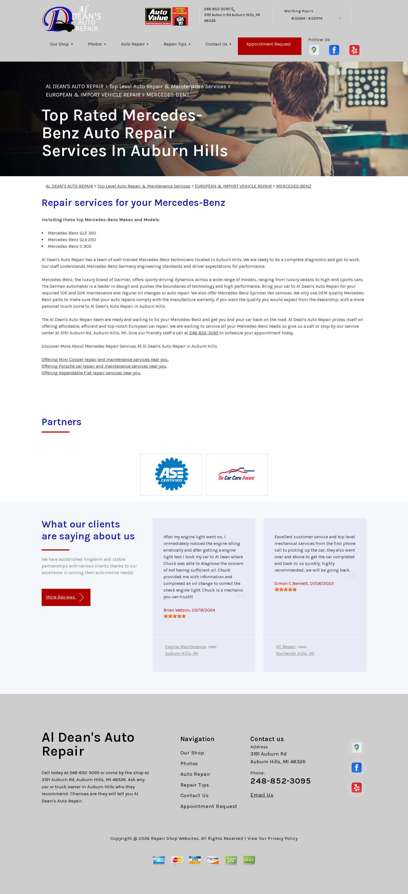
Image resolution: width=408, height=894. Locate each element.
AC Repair (286, 646)
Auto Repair (133, 44)
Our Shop (59, 44)
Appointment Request (268, 44)
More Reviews (61, 597)
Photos (95, 44)
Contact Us (216, 44)
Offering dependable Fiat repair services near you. (91, 372)
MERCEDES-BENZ (167, 95)
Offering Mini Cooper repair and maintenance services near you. (105, 359)
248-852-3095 (217, 9)
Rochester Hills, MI (295, 653)
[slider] (174, 616)
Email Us (261, 795)
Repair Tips (175, 44)
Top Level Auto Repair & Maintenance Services (167, 86)
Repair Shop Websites (174, 838)
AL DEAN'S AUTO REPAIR (75, 86)
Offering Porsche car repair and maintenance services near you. (104, 366)
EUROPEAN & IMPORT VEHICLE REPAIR (93, 95)
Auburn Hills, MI (181, 653)
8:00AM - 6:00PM (306, 18)
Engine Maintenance (185, 646)
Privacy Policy (283, 838)
